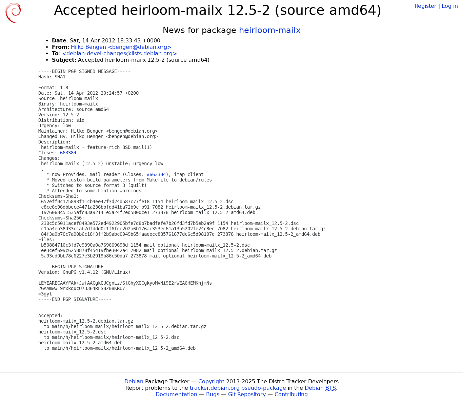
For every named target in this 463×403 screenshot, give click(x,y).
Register (426, 6)
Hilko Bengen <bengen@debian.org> (121, 47)
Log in (450, 6)
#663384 (156, 174)
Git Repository (247, 394)
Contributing (291, 394)
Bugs (212, 394)
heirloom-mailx (270, 30)
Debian (133, 381)
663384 (68, 152)
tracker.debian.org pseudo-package (238, 388)
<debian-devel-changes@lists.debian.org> (119, 53)
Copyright (211, 381)
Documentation (176, 394)
